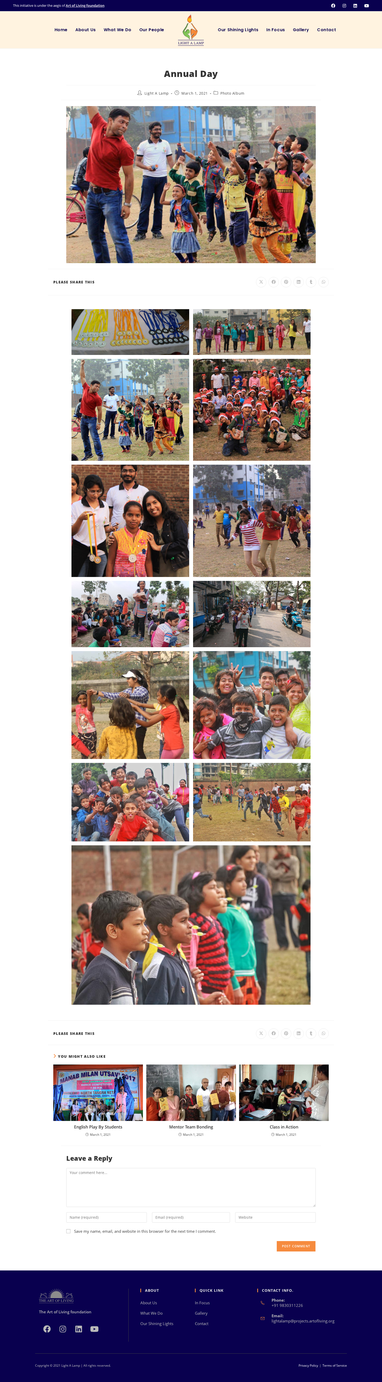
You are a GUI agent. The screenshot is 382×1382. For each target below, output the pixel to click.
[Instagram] (63, 1328)
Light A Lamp (156, 93)
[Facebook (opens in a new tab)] (331, 5)
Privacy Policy (308, 1365)
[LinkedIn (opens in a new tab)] (353, 5)
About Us (148, 1302)
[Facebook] (47, 1328)
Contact (201, 1323)
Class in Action (284, 1127)
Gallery (201, 1313)
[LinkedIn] (78, 1328)
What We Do (151, 1313)
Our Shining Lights (156, 1323)
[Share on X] (261, 282)
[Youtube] (94, 1328)
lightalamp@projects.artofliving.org (303, 1320)
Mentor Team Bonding (191, 1127)
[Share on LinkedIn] (298, 282)
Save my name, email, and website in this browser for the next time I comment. (145, 1231)
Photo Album (232, 93)
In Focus (202, 1302)
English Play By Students (98, 1127)
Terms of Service (334, 1365)
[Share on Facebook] (273, 282)
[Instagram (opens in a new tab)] (342, 5)
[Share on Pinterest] (286, 282)
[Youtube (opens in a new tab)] (364, 5)
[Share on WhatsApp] (323, 282)
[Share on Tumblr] (311, 282)
